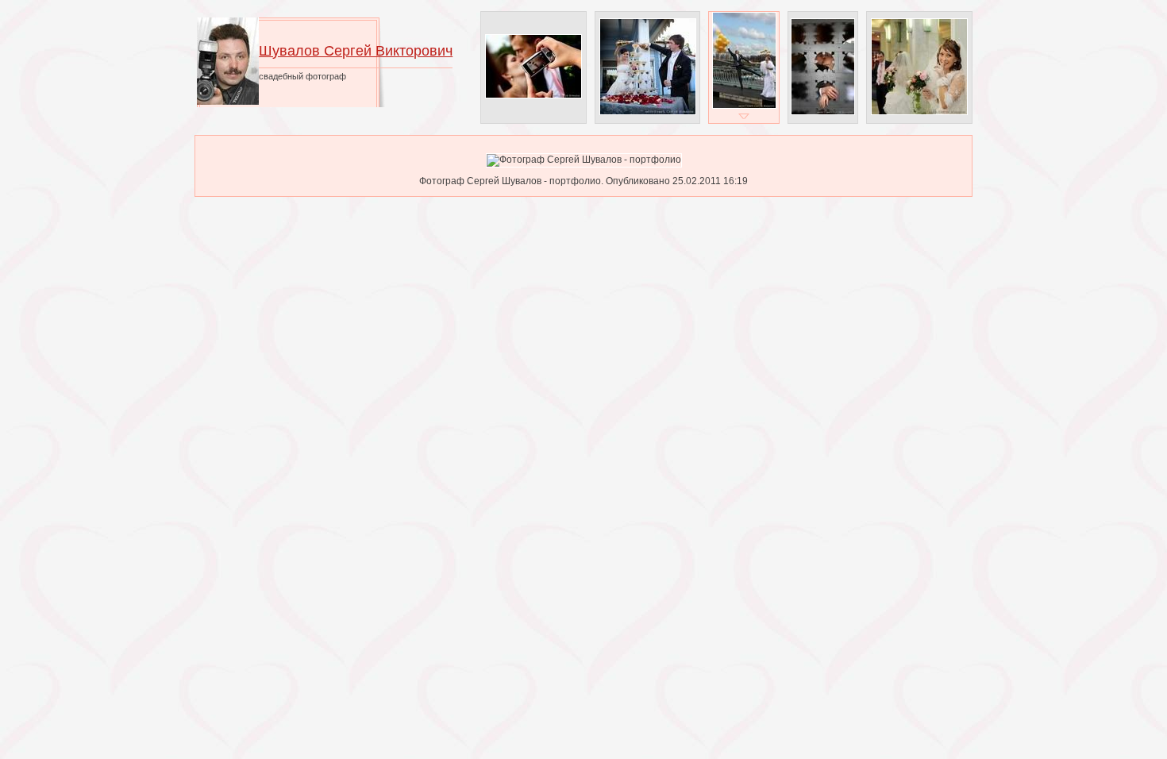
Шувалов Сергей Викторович (356, 51)
